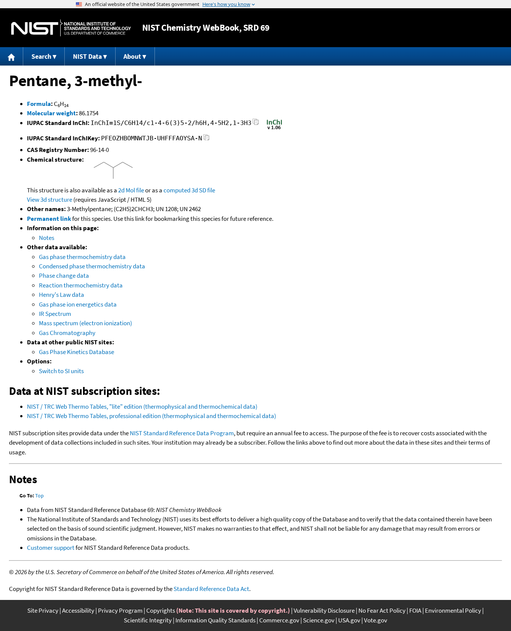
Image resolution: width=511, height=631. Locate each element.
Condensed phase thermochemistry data (92, 266)
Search (41, 56)
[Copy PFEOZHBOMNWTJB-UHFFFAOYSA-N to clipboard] (206, 139)
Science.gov (318, 620)
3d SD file (203, 190)
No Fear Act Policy (382, 610)
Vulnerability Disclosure (324, 610)
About (132, 56)
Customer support (50, 547)
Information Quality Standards (215, 620)
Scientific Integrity (148, 620)
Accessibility (78, 610)
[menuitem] (11, 56)
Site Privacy (42, 610)
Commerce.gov (279, 620)
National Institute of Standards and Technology (71, 27)
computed (176, 190)
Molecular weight (51, 113)
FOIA (415, 610)
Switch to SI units (61, 371)
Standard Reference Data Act (211, 589)
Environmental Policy (453, 610)
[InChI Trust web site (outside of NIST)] (274, 129)
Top (39, 495)
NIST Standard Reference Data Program (182, 433)
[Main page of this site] (11, 56)
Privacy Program (120, 610)
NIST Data (87, 56)
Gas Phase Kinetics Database (76, 352)
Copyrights (160, 610)
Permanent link (49, 218)
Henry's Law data (61, 294)
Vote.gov (375, 620)
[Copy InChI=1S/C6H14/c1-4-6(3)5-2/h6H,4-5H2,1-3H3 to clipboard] (256, 124)
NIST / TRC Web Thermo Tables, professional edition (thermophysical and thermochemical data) (151, 416)
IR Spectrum (55, 314)
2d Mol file (131, 190)
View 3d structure (49, 199)
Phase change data (64, 275)
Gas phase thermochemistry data (82, 257)
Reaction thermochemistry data (81, 285)
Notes (46, 238)
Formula (39, 104)
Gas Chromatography (67, 333)
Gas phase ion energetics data (78, 304)
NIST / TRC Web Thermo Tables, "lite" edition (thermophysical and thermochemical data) (142, 406)
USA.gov (349, 620)
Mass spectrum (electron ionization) (85, 323)
